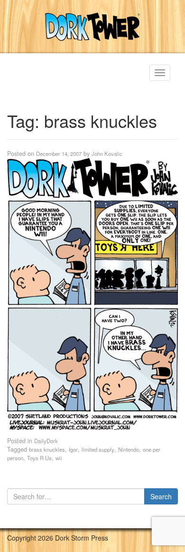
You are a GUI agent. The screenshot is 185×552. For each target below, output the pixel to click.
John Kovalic (107, 153)
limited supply (98, 449)
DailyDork (46, 441)
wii (59, 458)
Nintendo (128, 449)
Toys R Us (39, 458)
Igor (73, 449)
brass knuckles (47, 449)
